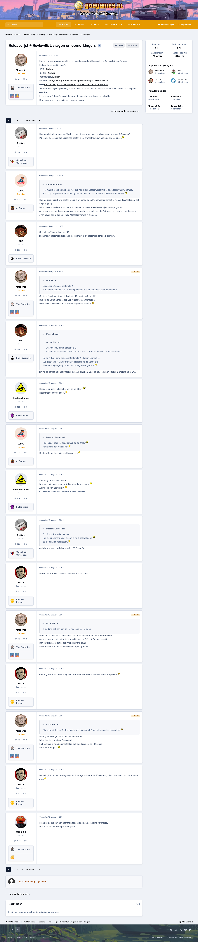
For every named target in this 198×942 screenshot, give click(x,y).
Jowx (180, 70)
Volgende (30, 120)
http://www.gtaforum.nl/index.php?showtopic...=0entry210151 (79, 80)
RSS (53, 937)
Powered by (180, 937)
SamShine (182, 79)
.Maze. (158, 79)
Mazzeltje (159, 70)
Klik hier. (49, 69)
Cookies (43, 937)
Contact (33, 937)
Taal (9, 937)
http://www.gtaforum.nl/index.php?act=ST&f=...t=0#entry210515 (76, 84)
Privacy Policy (21, 937)
